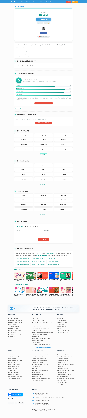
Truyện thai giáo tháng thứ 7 (23, 264)
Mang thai (20, 1)
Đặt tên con (35, 368)
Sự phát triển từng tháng (63, 354)
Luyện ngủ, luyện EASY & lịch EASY (41, 338)
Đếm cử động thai (37, 376)
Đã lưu (36, 226)
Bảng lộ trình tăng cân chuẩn (39, 360)
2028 (27, 53)
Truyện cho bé (35, 342)
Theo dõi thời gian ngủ (62, 368)
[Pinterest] (22, 403)
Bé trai (41, 236)
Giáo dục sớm (35, 336)
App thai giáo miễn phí (13, 318)
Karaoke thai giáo (12, 368)
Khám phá (35, 1)
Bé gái (47, 236)
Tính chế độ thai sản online (15, 330)
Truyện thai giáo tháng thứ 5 (38, 261)
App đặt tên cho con (13, 336)
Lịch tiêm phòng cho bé (62, 376)
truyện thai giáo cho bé (41, 255)
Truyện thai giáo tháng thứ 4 (23, 261)
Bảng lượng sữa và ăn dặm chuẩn (65, 364)
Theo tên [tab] (28, 226)
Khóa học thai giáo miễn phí (15, 320)
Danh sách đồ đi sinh (37, 374)
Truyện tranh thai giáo (13, 366)
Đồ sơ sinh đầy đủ (37, 372)
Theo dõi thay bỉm (61, 372)
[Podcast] (16, 403)
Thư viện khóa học (61, 320)
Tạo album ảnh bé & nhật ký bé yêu (41, 344)
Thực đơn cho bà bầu (13, 328)
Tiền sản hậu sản (36, 366)
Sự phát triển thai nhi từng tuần (40, 354)
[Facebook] (12, 403)
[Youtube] (9, 403)
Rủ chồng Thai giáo (64, 330)
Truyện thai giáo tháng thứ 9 (53, 264)
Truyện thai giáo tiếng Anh (15, 360)
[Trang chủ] (15, 6)
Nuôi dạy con (28, 1)
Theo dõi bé (35, 318)
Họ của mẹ (46, 230)
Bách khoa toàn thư (62, 322)
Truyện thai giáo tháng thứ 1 (23, 258)
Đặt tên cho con (21, 6)
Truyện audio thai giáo (14, 364)
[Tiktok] (19, 403)
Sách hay (59, 328)
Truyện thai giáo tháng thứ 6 (54, 261)
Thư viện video (60, 324)
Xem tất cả (42, 154)
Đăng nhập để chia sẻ (43, 122)
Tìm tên (44, 239)
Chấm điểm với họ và (43, 103)
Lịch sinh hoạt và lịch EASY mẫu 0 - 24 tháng (42, 323)
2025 (24, 53)
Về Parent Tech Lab (61, 326)
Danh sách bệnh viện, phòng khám (41, 378)
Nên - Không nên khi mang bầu (40, 370)
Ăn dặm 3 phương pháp (38, 340)
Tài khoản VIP (60, 318)
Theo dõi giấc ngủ (37, 326)
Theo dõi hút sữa (61, 366)
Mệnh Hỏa (19, 108)
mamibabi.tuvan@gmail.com (42, 400)
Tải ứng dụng (44, 19)
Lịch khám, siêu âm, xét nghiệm (40, 364)
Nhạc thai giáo (12, 324)
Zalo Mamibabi (16, 394)
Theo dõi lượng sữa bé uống (39, 334)
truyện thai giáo (50, 253)
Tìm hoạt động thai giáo (14, 374)
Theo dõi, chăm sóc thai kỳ (15, 322)
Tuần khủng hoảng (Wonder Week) (41, 328)
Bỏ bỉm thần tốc (63, 332)
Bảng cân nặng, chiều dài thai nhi (40, 356)
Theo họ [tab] (20, 226)
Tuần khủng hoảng (61, 380)
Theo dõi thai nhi (12, 332)
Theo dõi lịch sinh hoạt (38, 320)
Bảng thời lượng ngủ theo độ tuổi (65, 370)
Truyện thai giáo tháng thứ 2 (38, 258)
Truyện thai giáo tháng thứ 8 (38, 264)
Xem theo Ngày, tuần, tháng (15, 376)
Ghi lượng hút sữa (37, 330)
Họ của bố (18, 230)
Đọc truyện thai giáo (13, 326)
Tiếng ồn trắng (60, 384)
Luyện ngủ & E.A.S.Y (62, 382)
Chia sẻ (44, 33)
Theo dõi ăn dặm (61, 362)
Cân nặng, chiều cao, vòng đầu (64, 356)
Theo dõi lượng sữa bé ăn (63, 360)
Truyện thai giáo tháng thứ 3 (53, 258)
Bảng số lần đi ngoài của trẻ (64, 374)
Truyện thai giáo (12, 358)
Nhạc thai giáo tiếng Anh (14, 356)
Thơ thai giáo (11, 362)
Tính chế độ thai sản (37, 380)
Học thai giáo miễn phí (13, 372)
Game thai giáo (12, 370)
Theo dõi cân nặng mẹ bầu (14, 334)
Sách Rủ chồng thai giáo (14, 378)
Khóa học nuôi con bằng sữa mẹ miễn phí (42, 332)
